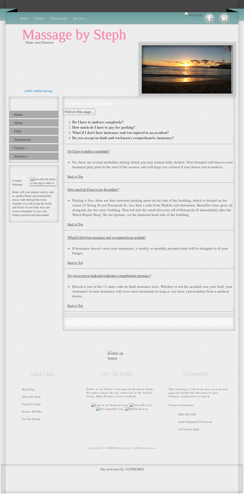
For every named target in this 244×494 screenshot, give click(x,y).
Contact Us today (31, 404)
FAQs (17, 131)
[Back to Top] (120, 358)
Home (24, 18)
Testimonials (59, 18)
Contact (39, 18)
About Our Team (31, 396)
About (18, 123)
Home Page (28, 389)
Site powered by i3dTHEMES (122, 469)
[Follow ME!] (141, 405)
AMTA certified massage (37, 91)
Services (80, 18)
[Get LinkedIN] (110, 408)
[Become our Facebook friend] (109, 405)
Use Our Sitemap (31, 418)
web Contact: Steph (188, 429)
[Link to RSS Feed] (136, 408)
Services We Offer (32, 411)
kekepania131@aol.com (198, 421)
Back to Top (75, 176)
